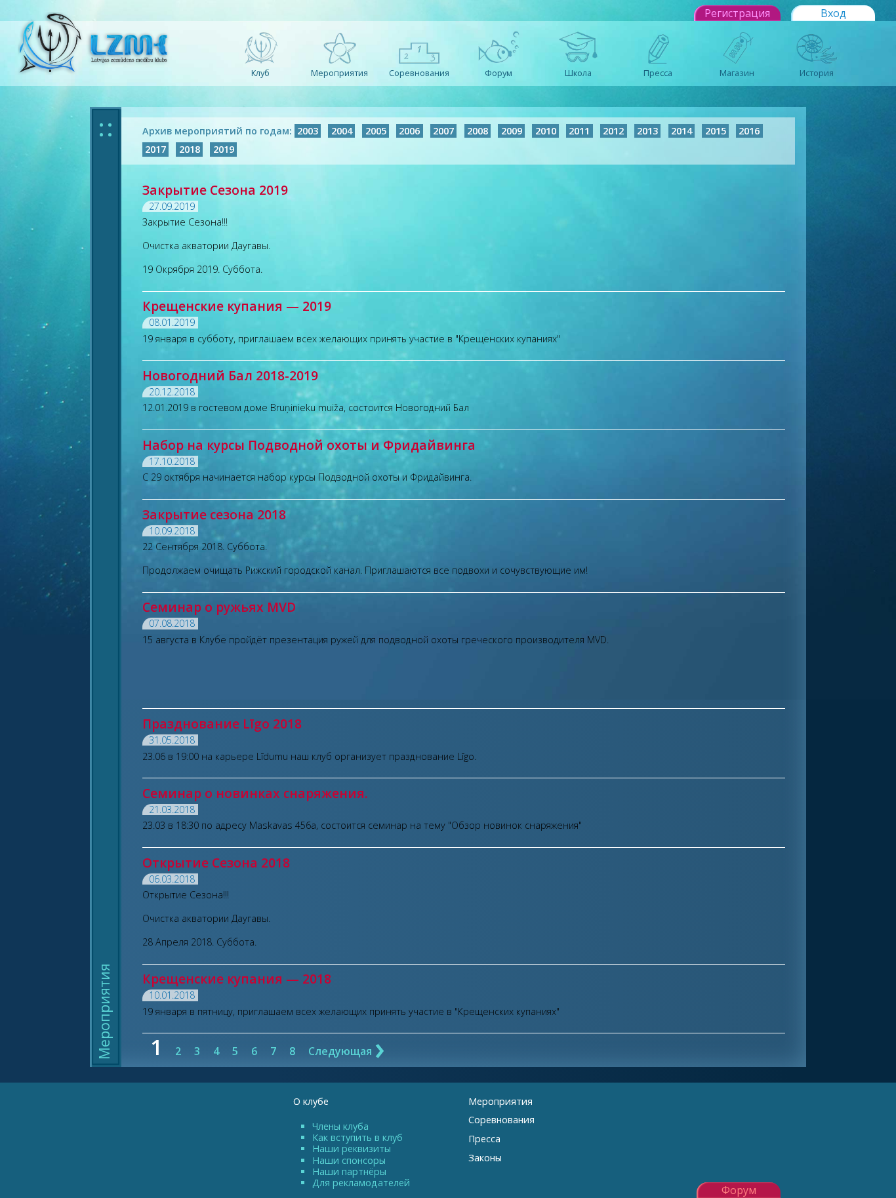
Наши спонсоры (349, 1160)
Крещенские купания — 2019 (236, 306)
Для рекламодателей (361, 1182)
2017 (155, 150)
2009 (511, 131)
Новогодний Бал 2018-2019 (230, 375)
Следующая (346, 1051)
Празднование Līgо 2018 (222, 723)
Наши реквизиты (351, 1148)
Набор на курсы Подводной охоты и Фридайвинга (309, 445)
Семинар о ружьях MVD (219, 607)
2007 (443, 131)
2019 (223, 150)
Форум (739, 1190)
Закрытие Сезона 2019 (215, 190)
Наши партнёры (349, 1171)
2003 (307, 131)
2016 (749, 131)
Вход (833, 13)
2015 (715, 131)
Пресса (484, 1138)
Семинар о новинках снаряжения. (255, 793)
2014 (681, 131)
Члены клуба (340, 1126)
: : (105, 128)
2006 (409, 131)
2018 (189, 150)
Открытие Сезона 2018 (216, 862)
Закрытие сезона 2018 (214, 514)
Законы (485, 1157)
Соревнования (501, 1119)
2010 (545, 131)
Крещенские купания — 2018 (236, 979)
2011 (579, 131)
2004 (341, 131)
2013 (647, 131)
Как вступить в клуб (357, 1137)
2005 (375, 131)
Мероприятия (500, 1101)
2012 (613, 131)
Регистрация (737, 13)
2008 (477, 131)
